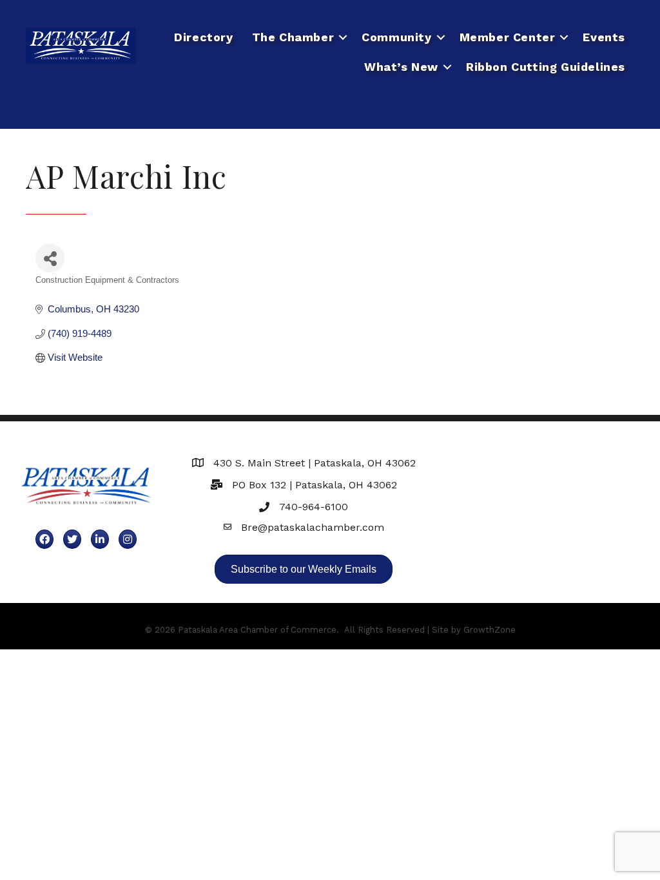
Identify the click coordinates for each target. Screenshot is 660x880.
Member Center (508, 37)
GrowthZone (489, 630)
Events (604, 37)
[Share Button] (49, 258)
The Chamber (293, 37)
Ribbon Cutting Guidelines (545, 66)
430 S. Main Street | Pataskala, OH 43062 (314, 463)
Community (396, 37)
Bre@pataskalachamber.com (312, 527)
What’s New (401, 66)
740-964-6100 (313, 507)
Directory (203, 37)
